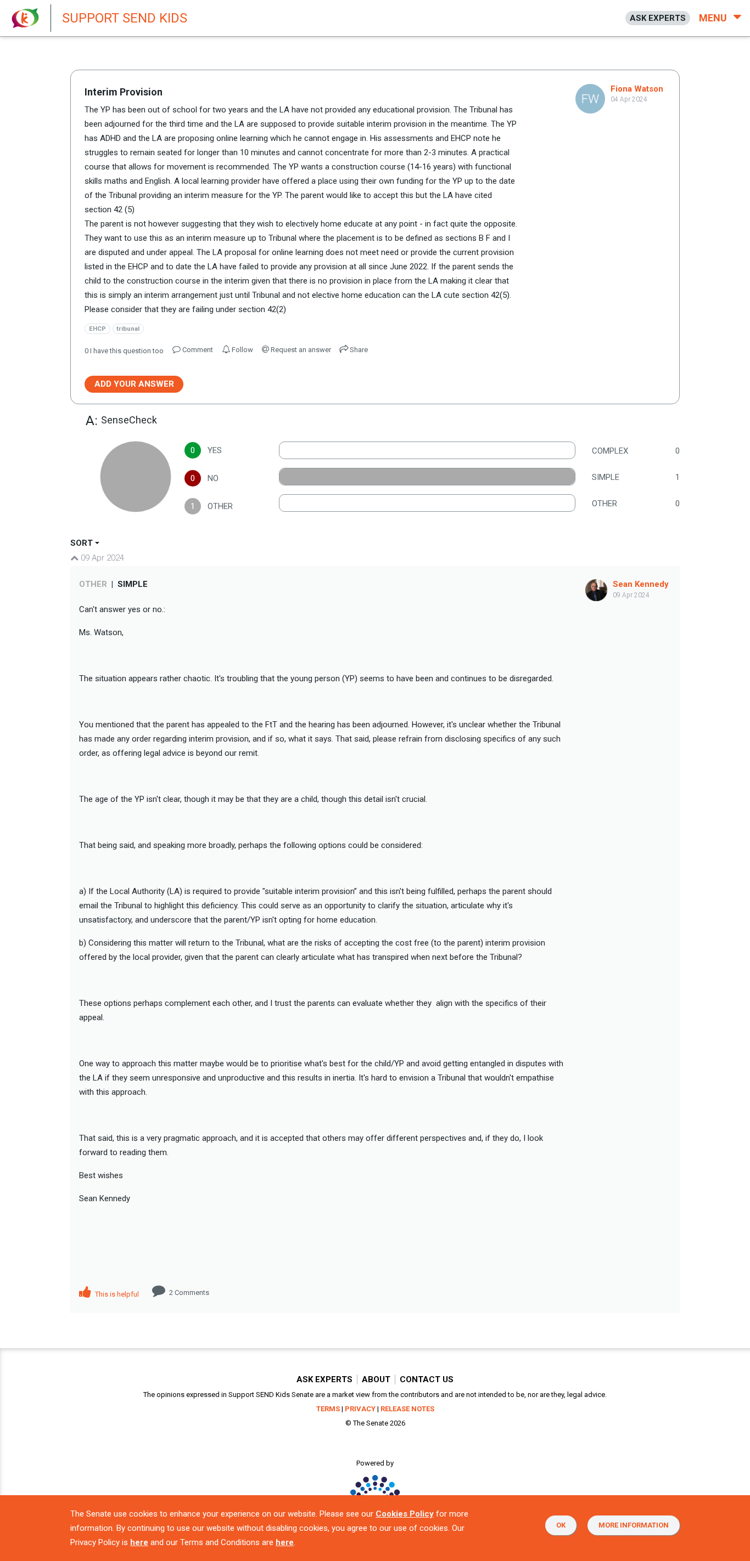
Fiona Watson (637, 89)
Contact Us (427, 1379)
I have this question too (124, 351)
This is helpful (116, 1294)
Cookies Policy (405, 1514)
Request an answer (300, 350)
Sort (81, 543)
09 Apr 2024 (101, 558)
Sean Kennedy (641, 584)
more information (633, 1525)
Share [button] (358, 350)
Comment (189, 1292)
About (376, 1379)
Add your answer (134, 384)
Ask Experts (324, 1379)
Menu (714, 18)
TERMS (328, 1409)
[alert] (296, 18)
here (139, 1542)
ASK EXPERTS (658, 18)
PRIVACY (360, 1409)
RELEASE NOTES (407, 1409)
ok (561, 1525)
